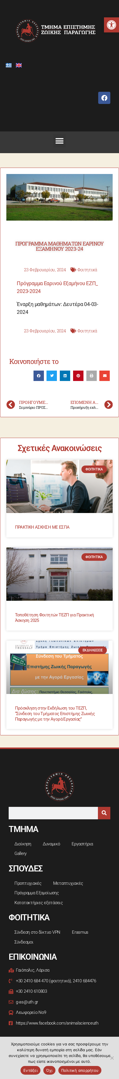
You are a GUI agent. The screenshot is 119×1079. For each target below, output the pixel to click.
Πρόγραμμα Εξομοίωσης (36, 892)
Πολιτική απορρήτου (80, 1070)
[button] (111, 24)
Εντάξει (30, 1070)
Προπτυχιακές (28, 883)
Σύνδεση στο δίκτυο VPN (37, 932)
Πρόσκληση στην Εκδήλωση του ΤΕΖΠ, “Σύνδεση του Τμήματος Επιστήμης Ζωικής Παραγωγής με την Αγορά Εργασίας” (55, 714)
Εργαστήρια (82, 844)
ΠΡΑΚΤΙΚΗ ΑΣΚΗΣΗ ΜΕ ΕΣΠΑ (42, 527)
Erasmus (80, 932)
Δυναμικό (51, 844)
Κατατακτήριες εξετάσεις (38, 902)
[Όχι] (112, 1058)
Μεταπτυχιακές (68, 883)
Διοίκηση (22, 844)
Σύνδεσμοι (24, 942)
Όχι (49, 1070)
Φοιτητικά (87, 269)
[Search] (104, 813)
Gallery (20, 853)
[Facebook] (104, 98)
